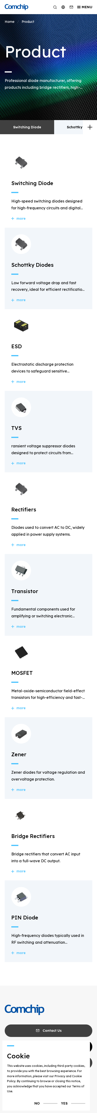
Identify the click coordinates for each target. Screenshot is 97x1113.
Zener (18, 754)
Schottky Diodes (81, 127)
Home (9, 22)
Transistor (24, 591)
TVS (16, 428)
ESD (16, 346)
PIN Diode (24, 917)
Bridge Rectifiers (33, 836)
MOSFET (22, 673)
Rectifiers (23, 509)
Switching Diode (27, 127)
